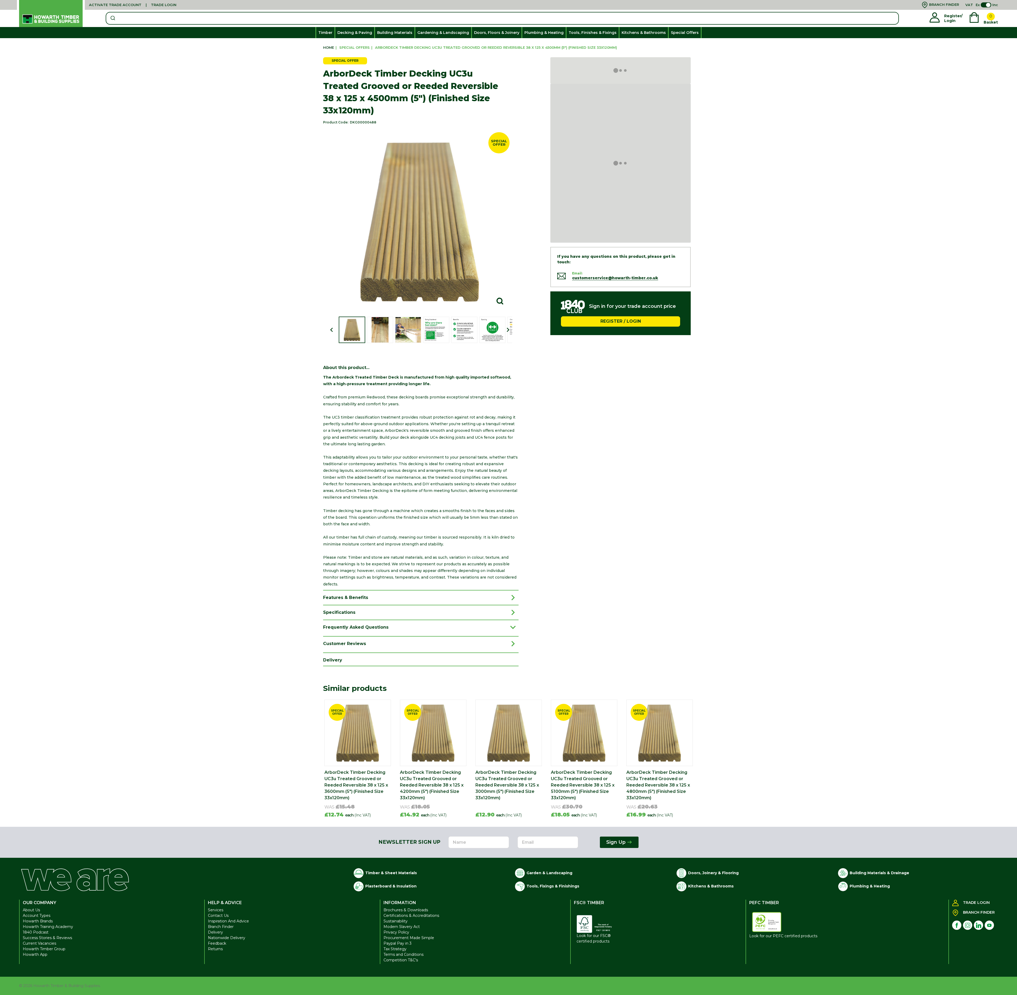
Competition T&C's (400, 960)
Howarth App (35, 954)
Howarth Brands (38, 921)
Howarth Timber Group (44, 949)
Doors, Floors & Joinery (496, 32)
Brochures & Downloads (405, 910)
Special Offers (685, 32)
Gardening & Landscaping (443, 32)
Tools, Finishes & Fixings (593, 32)
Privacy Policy (396, 932)
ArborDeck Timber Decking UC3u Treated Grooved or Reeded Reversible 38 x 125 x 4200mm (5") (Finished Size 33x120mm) (431, 785)
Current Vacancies (39, 943)
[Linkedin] (978, 925)
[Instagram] (967, 925)
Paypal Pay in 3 (397, 943)
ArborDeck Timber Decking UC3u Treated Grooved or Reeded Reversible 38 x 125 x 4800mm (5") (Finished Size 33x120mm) (658, 785)
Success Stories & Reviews (47, 937)
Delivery (215, 932)
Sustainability (395, 921)
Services (215, 910)
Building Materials (394, 32)
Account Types (36, 915)
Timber (325, 32)
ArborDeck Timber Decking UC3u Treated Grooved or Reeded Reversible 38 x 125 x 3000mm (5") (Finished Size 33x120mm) (507, 785)
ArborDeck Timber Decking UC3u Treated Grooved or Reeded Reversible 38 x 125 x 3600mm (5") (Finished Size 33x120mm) (356, 785)
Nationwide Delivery (226, 937)
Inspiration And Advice (228, 921)
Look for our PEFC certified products (783, 936)
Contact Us (218, 915)
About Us (31, 910)
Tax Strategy (395, 949)
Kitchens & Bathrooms (644, 32)
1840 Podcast (35, 932)
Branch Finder (221, 926)
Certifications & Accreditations (411, 915)
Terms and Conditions (403, 954)
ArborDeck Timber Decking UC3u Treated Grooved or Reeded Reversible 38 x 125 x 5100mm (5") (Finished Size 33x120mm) (582, 785)
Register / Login (620, 321)
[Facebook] (956, 925)
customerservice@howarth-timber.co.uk (615, 278)
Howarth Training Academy (48, 926)
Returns (215, 949)
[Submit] (112, 18)
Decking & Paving (354, 32)
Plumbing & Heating (544, 32)
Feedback (217, 943)
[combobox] (502, 18)
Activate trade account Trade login (132, 5)
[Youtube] (989, 925)
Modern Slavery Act (401, 926)
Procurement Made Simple (408, 937)
